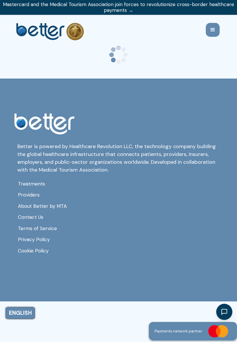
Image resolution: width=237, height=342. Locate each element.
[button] (213, 30)
